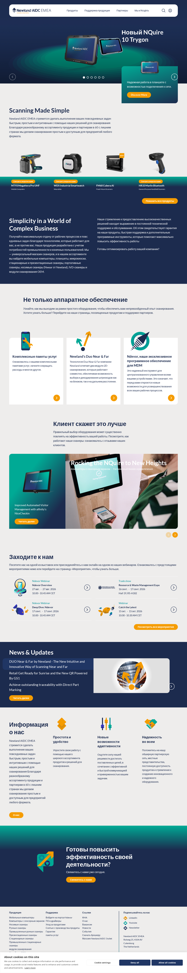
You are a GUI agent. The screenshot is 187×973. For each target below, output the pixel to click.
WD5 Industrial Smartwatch (69, 185)
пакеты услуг (52, 935)
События (86, 931)
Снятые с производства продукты (63, 928)
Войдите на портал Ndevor (59, 917)
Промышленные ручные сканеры (26, 931)
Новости (86, 928)
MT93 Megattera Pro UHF (25, 185)
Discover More (139, 94)
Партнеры (122, 10)
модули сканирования (20, 949)
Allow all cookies (167, 962)
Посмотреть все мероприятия (156, 626)
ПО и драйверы (53, 921)
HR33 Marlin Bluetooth (151, 185)
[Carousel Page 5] (99, 77)
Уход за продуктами (55, 924)
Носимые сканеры (18, 924)
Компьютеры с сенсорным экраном (26, 921)
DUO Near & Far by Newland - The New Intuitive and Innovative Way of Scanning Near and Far (47, 663)
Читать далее (26, 521)
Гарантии (50, 931)
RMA (84, 917)
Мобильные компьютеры (21, 917)
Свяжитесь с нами (81, 879)
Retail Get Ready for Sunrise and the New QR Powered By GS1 (48, 675)
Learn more (30, 967)
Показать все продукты (160, 200)
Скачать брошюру (91, 935)
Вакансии (87, 924)
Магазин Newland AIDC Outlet (97, 938)
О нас (16, 814)
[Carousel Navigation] (93, 535)
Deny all (135, 962)
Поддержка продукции (97, 10)
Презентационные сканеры (23, 935)
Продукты (72, 10)
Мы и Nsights (142, 10)
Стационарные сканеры (21, 938)
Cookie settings (102, 962)
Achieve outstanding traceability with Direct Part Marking (44, 687)
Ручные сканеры (17, 928)
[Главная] (31, 10)
